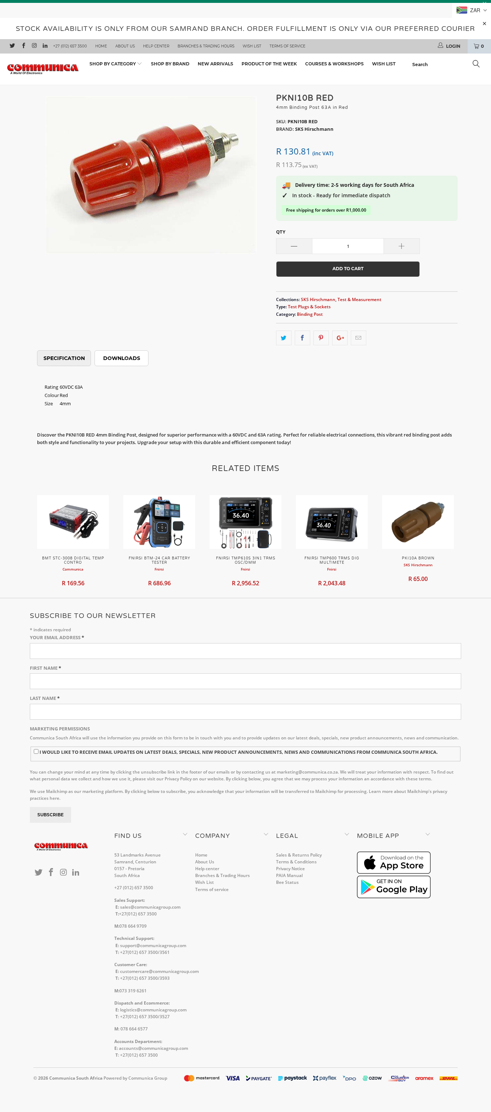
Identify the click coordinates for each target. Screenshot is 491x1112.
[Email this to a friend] (358, 338)
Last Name (45, 698)
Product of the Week (269, 63)
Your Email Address (57, 637)
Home (101, 46)
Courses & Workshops (334, 63)
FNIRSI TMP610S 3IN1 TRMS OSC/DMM (245, 522)
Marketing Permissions (60, 728)
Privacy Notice (290, 869)
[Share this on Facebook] (302, 338)
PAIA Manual (289, 875)
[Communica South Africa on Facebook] (23, 46)
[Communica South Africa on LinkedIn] (45, 46)
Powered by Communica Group (135, 1078)
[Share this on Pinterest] (321, 338)
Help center (156, 46)
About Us (125, 46)
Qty (280, 232)
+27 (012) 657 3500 (70, 46)
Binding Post (310, 314)
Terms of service (288, 46)
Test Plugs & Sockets (309, 306)
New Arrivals (215, 63)
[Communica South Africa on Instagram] (34, 46)
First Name (45, 668)
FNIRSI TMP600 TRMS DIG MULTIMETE (331, 522)
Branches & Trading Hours (206, 46)
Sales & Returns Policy (299, 855)
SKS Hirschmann (318, 299)
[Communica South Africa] (43, 69)
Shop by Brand (170, 63)
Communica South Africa (75, 1078)
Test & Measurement (359, 299)
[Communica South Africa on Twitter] (12, 46)
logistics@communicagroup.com (153, 1010)
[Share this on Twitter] (284, 338)
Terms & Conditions (296, 862)
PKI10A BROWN (418, 522)
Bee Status (287, 882)
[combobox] (448, 65)
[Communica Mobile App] (394, 872)
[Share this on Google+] (340, 338)
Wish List (252, 46)
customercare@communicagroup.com (159, 971)
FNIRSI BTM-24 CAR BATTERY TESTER (159, 522)
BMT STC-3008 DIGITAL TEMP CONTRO (73, 522)
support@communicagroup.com (153, 945)
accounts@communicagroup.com (153, 1048)
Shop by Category (113, 63)
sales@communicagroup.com (150, 907)
